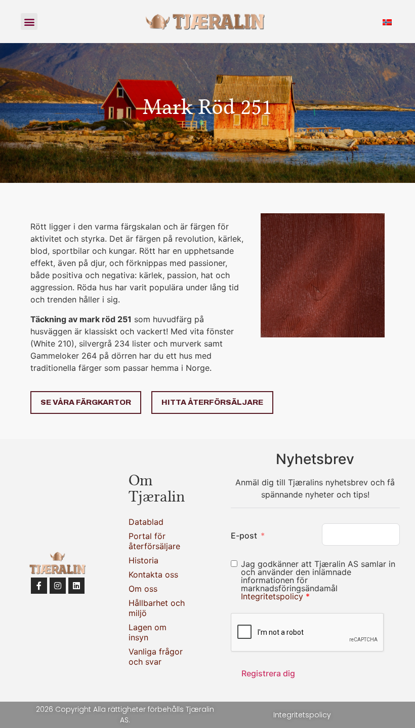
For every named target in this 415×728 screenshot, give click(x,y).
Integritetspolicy (273, 596)
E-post (244, 535)
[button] (29, 21)
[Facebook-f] (39, 586)
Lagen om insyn (148, 632)
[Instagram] (58, 586)
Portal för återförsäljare (154, 541)
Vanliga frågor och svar (156, 656)
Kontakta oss (153, 574)
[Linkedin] (76, 586)
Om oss (143, 589)
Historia (143, 560)
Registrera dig (268, 673)
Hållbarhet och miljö (157, 608)
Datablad (146, 522)
